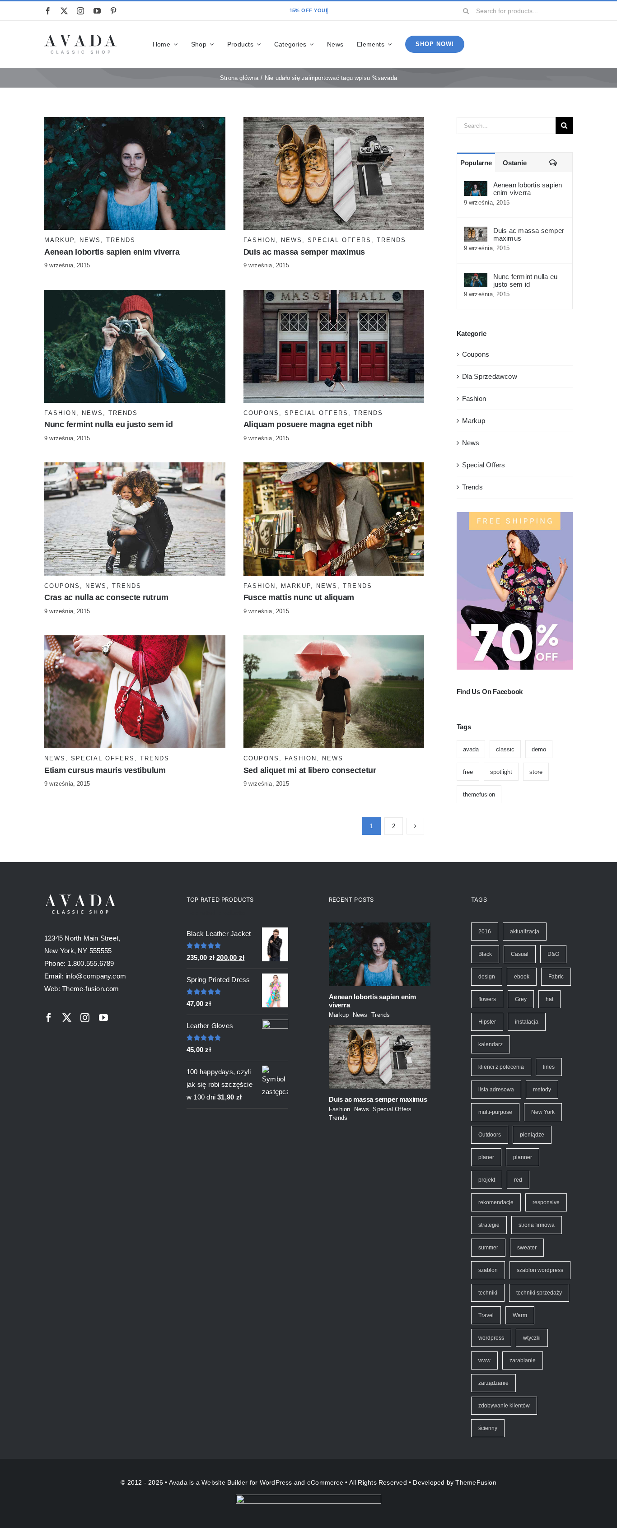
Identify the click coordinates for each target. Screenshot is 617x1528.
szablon (488, 1270)
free (468, 772)
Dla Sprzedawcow (489, 376)
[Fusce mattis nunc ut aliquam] (334, 468)
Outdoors (489, 1135)
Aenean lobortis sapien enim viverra (112, 251)
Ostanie (514, 163)
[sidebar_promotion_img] (515, 515)
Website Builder (224, 1482)
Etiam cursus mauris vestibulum (105, 770)
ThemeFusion (475, 1482)
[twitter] (64, 10)
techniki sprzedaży (539, 1293)
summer (488, 1247)
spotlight (501, 772)
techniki (487, 1293)
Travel (486, 1315)
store (535, 772)
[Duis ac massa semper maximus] (334, 123)
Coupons (261, 413)
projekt (486, 1180)
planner (522, 1157)
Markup (59, 240)
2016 (484, 931)
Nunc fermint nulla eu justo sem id (108, 424)
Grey (521, 999)
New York (543, 1112)
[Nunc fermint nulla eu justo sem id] (134, 296)
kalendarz (490, 1044)
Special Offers (339, 240)
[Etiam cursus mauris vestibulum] (134, 641)
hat (549, 999)
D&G (553, 954)
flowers (487, 999)
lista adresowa (496, 1089)
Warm (520, 1315)
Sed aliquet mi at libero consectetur (309, 770)
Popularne (476, 163)
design (486, 977)
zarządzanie (493, 1383)
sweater (527, 1247)
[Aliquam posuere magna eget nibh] (334, 296)
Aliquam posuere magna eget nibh (308, 424)
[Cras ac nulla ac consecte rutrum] (134, 468)
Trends (121, 240)
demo (539, 749)
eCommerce (325, 1482)
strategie (489, 1225)
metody (542, 1089)
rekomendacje (496, 1202)
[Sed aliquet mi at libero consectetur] (334, 641)
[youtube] (97, 10)
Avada (178, 1482)
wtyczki (532, 1338)
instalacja (526, 1022)
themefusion (479, 794)
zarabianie (522, 1360)
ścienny (487, 1428)
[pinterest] (113, 10)
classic (505, 749)
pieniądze (532, 1135)
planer (486, 1157)
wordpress (491, 1338)
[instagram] (80, 10)
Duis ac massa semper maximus (304, 251)
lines (549, 1067)
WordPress (276, 1482)
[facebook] (47, 10)
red (518, 1180)
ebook (521, 977)
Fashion (259, 240)
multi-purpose (495, 1112)
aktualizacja (524, 931)
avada (471, 749)
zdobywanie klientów (504, 1405)
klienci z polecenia (501, 1067)
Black (485, 954)
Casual (519, 954)
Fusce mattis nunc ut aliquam (298, 597)
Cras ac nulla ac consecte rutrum (106, 597)
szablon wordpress (540, 1270)
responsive (546, 1202)
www (484, 1360)
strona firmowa (537, 1225)
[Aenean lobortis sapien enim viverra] (134, 123)
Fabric (556, 977)
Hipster (487, 1022)
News (90, 240)
